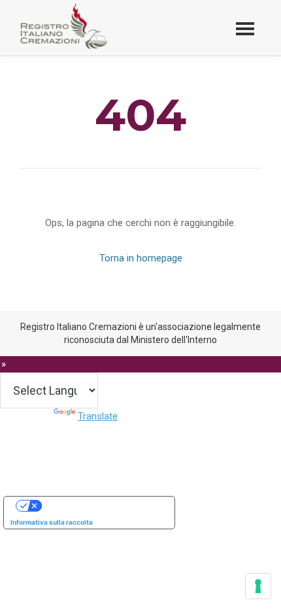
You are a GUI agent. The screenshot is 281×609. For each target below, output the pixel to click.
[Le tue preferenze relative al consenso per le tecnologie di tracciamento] (258, 586)
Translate (98, 416)
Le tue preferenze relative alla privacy (102, 506)
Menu (245, 28)
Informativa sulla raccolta (51, 522)
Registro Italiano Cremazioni (69, 48)
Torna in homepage (140, 258)
